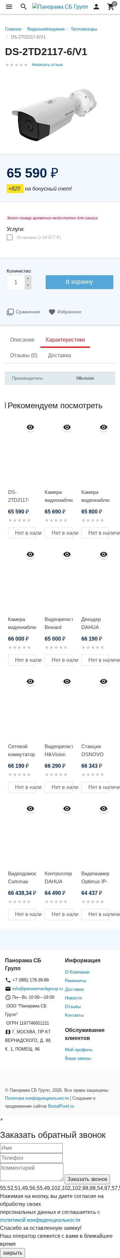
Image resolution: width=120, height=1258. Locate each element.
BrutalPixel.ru (61, 1106)
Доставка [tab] (59, 355)
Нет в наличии (25, 533)
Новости (73, 997)
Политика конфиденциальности (37, 1098)
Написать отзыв (47, 64)
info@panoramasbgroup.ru (37, 988)
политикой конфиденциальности (40, 1220)
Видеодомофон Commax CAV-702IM (22, 881)
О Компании (77, 972)
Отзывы (73, 1006)
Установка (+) (39, 237)
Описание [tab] (22, 340)
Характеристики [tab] (65, 340)
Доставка (74, 989)
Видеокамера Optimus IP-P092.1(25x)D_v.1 (95, 881)
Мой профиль (79, 1049)
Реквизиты (75, 980)
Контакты (74, 1015)
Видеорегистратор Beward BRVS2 (59, 627)
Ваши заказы (78, 1058)
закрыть (12, 1253)
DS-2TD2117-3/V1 (18, 500)
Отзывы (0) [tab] (23, 355)
